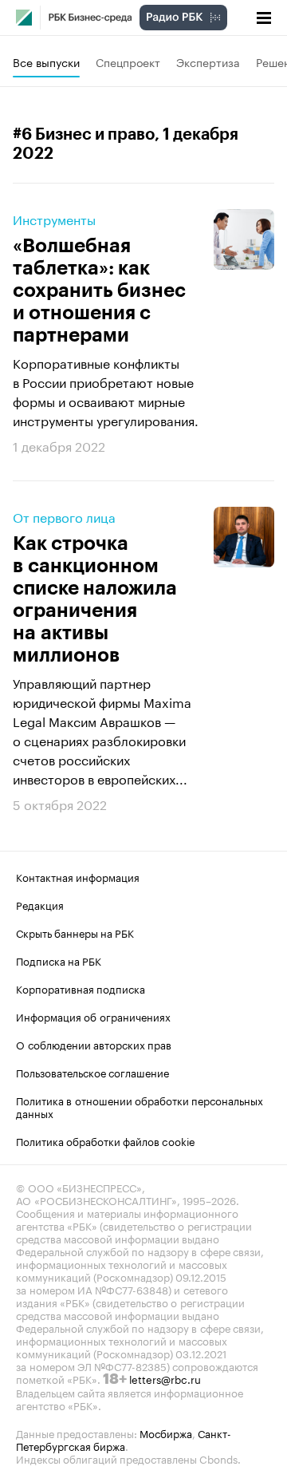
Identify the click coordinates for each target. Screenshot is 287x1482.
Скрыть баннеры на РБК (75, 932)
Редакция (40, 904)
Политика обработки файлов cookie (105, 1140)
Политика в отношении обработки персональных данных (139, 1106)
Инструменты (54, 218)
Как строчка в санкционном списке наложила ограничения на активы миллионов (95, 599)
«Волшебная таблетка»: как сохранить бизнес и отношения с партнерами (99, 290)
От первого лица (64, 516)
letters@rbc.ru (165, 1378)
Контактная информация (78, 876)
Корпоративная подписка (80, 988)
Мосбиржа (166, 1433)
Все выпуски (46, 61)
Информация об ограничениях (93, 1016)
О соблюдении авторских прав (93, 1044)
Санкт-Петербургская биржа (123, 1439)
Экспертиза (208, 61)
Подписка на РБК (58, 960)
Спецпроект (128, 61)
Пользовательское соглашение (92, 1072)
